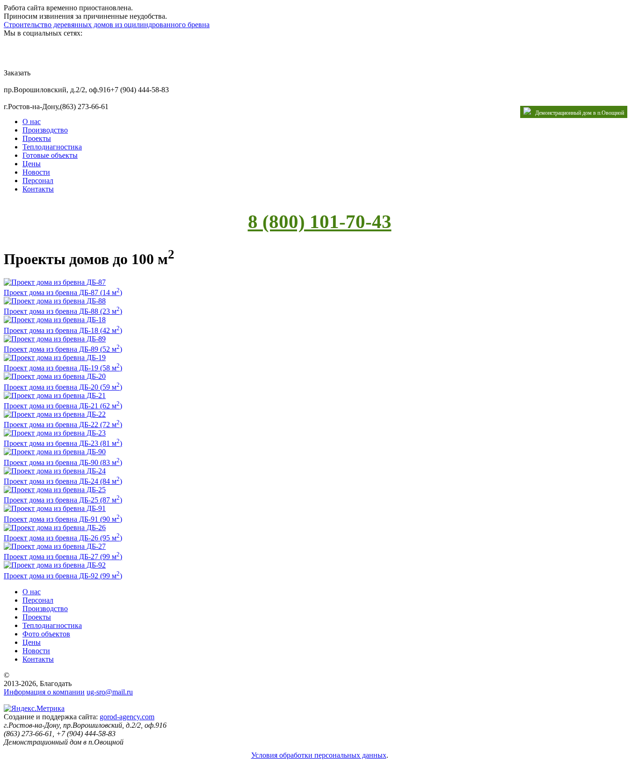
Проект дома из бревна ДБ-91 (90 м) (63, 519)
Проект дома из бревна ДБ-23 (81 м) (63, 443)
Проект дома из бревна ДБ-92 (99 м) (63, 576)
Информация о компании (44, 692)
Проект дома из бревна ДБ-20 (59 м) (63, 387)
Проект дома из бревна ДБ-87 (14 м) (63, 292)
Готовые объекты (50, 155)
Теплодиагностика (52, 147)
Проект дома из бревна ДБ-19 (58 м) (63, 368)
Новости (36, 172)
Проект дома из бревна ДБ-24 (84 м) (63, 481)
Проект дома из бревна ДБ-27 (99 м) (63, 557)
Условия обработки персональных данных (318, 755)
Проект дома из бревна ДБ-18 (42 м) (63, 330)
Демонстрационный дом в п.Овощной (577, 113)
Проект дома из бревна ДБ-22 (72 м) (63, 424)
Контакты (38, 189)
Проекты (36, 138)
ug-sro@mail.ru (110, 692)
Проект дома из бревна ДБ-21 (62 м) (63, 406)
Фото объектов (46, 634)
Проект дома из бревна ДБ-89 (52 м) (63, 349)
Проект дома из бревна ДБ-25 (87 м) (63, 500)
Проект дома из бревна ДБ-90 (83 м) (63, 462)
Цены (31, 164)
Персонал (37, 181)
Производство (45, 130)
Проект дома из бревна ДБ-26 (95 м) (63, 538)
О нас (31, 122)
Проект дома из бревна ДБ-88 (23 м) (63, 311)
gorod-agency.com (127, 717)
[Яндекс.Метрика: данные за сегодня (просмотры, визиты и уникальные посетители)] (34, 708)
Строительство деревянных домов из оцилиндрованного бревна (107, 25)
